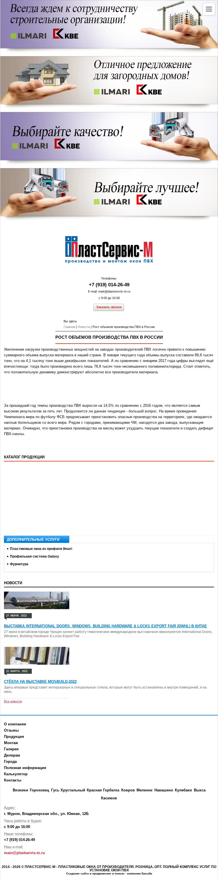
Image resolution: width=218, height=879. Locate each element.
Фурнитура (19, 564)
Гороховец (39, 790)
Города (10, 761)
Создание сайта (77, 873)
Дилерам (12, 755)
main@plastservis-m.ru (114, 291)
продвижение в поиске (108, 873)
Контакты (12, 780)
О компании (15, 724)
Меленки (144, 790)
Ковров (128, 790)
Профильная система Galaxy (34, 556)
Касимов (109, 798)
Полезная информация (25, 768)
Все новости (13, 701)
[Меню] (209, 9)
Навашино (163, 790)
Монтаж (11, 743)
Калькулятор (16, 774)
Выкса (200, 790)
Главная (69, 327)
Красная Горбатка (103, 790)
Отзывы (11, 730)
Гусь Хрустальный (68, 790)
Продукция (14, 736)
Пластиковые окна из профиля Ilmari (41, 549)
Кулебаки (183, 790)
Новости (84, 327)
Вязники (20, 790)
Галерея (11, 749)
